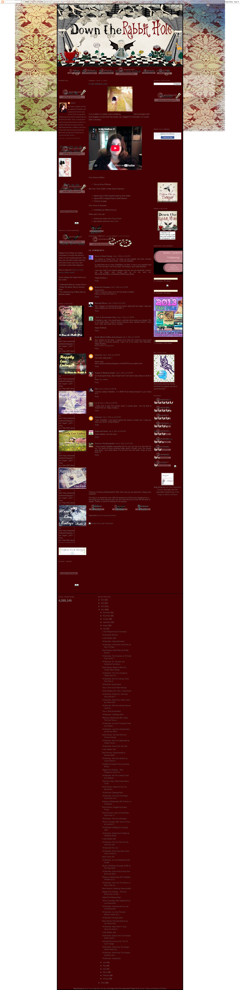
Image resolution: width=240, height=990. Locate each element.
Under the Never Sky (68, 287)
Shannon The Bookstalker (105, 443)
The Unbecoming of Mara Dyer (71, 292)
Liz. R (97, 403)
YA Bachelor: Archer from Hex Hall (114, 746)
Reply (97, 281)
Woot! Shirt (114, 221)
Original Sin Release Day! (111, 897)
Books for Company (102, 287)
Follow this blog (167, 137)
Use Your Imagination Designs (96, 988)
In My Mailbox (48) (109, 638)
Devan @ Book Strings (103, 256)
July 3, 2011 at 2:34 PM (131, 337)
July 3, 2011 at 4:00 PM (108, 403)
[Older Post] (97, 511)
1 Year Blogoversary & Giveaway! (114, 632)
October (106, 619)
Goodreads (62, 135)
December (107, 612)
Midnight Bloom (101, 303)
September (107, 622)
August (105, 625)
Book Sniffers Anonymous (104, 346)
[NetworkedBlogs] (167, 134)
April (105, 969)
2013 (103, 603)
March (105, 972)
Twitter (71, 135)
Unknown (98, 355)
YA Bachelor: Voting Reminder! (113, 641)
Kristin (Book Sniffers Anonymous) (108, 337)
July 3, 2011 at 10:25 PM (112, 417)
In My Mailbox (124, 236)
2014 (103, 600)
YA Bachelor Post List (110, 848)
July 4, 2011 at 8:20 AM (117, 431)
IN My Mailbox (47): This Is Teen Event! (116, 691)
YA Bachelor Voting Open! (111, 684)
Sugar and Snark (101, 431)
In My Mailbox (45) (109, 839)
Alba (96, 389)
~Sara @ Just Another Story (105, 317)
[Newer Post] (143, 511)
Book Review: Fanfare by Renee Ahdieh (116, 888)
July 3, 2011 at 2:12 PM (119, 287)
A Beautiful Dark (66, 285)
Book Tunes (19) (108, 857)
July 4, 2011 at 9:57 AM (124, 443)
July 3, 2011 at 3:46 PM (107, 389)
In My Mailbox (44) (109, 932)
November (107, 616)
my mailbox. (104, 379)
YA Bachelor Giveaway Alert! (112, 918)
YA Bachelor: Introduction (111, 958)
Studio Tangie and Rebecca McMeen (153, 988)
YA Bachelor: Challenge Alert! (113, 714)
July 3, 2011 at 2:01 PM (121, 256)
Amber (73, 103)
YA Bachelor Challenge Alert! (112, 793)
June (105, 962)
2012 (103, 606)
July (104, 629)
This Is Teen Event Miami (111, 711)
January (106, 979)
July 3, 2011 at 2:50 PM (111, 355)
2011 (103, 610)
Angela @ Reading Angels (105, 373)
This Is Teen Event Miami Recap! (114, 688)
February (106, 975)
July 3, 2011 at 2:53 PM (124, 373)
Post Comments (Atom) (107, 515)
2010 (103, 983)
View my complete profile (69, 138)
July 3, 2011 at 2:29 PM (125, 317)
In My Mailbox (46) (109, 749)
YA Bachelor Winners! (110, 635)
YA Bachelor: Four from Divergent (114, 819)
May (104, 966)
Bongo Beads (117, 218)
